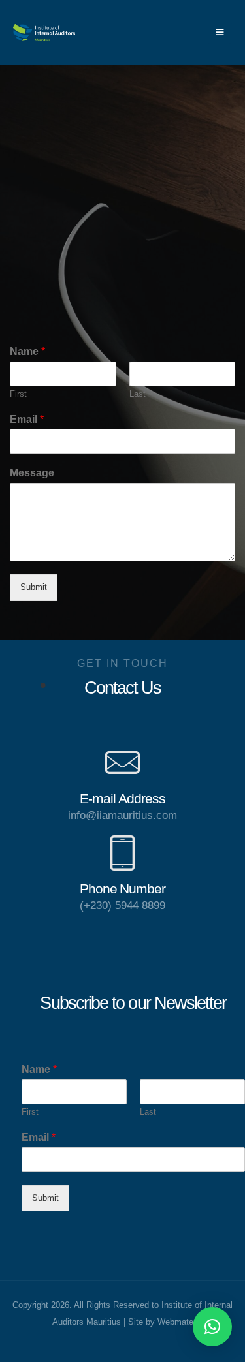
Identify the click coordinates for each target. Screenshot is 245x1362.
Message (32, 472)
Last (137, 394)
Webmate (175, 1322)
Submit (33, 587)
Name (27, 351)
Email (27, 419)
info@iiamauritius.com (122, 815)
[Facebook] (186, 32)
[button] (212, 1326)
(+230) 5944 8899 (122, 905)
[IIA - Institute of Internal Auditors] (44, 32)
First (18, 394)
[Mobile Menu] (220, 33)
